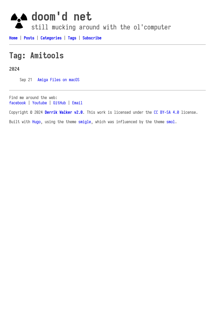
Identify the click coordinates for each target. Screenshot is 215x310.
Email (77, 102)
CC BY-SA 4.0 (166, 112)
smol (170, 121)
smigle (84, 121)
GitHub (59, 102)
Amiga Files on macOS (58, 79)
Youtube (39, 102)
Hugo (36, 121)
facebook (17, 102)
